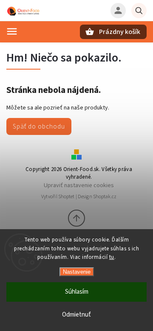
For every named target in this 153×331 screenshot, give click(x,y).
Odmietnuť (76, 314)
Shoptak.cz (104, 196)
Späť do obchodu (39, 126)
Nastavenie (77, 272)
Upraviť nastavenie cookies (79, 185)
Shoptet (66, 196)
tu (111, 257)
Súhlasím (76, 291)
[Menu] (12, 31)
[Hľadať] (139, 10)
